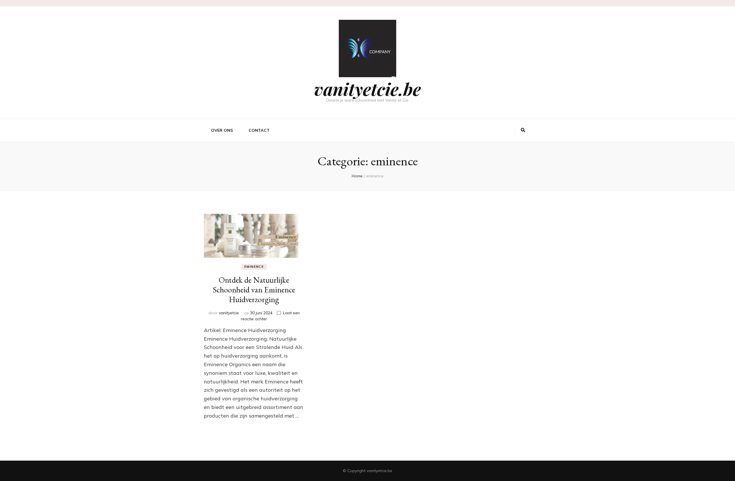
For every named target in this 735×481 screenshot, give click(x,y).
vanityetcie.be (367, 88)
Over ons (222, 130)
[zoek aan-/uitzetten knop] (523, 130)
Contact (259, 130)
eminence (254, 267)
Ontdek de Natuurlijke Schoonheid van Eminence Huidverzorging (254, 289)
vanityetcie (229, 312)
